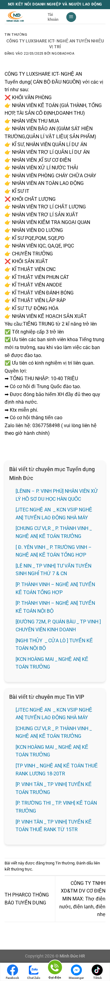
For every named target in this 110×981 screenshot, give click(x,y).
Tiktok (97, 977)
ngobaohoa (63, 54)
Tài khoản (53, 17)
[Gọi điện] (55, 968)
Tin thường (16, 35)
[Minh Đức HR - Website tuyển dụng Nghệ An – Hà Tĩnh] (24, 16)
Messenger (76, 977)
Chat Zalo (33, 977)
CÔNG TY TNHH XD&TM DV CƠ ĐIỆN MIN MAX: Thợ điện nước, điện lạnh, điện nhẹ (82, 898)
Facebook (12, 977)
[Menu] (71, 17)
